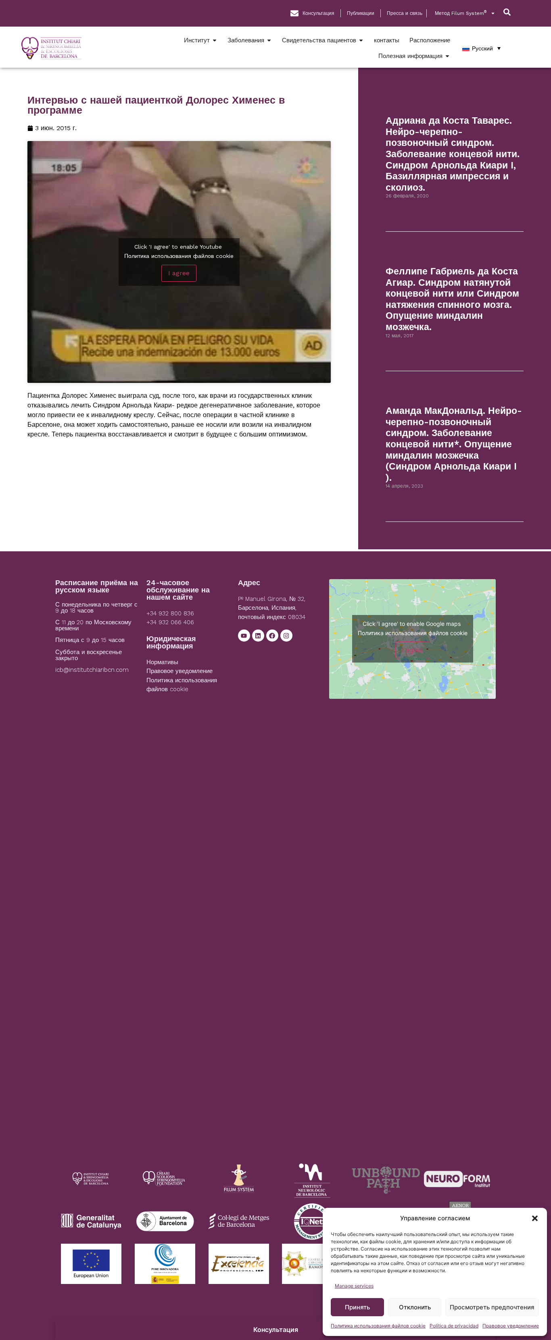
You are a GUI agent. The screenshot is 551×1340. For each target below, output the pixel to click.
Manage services (354, 1286)
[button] (535, 1218)
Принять (357, 1307)
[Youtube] (244, 635)
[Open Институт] (214, 40)
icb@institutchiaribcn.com (92, 669)
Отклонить (415, 1307)
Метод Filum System (460, 13)
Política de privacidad (454, 1326)
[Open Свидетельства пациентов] (361, 40)
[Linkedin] (258, 635)
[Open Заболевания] (269, 40)
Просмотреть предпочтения (492, 1307)
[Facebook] (272, 635)
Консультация (275, 1329)
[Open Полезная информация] (447, 56)
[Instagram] (286, 635)
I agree (179, 273)
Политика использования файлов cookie (378, 1326)
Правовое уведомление (510, 1326)
